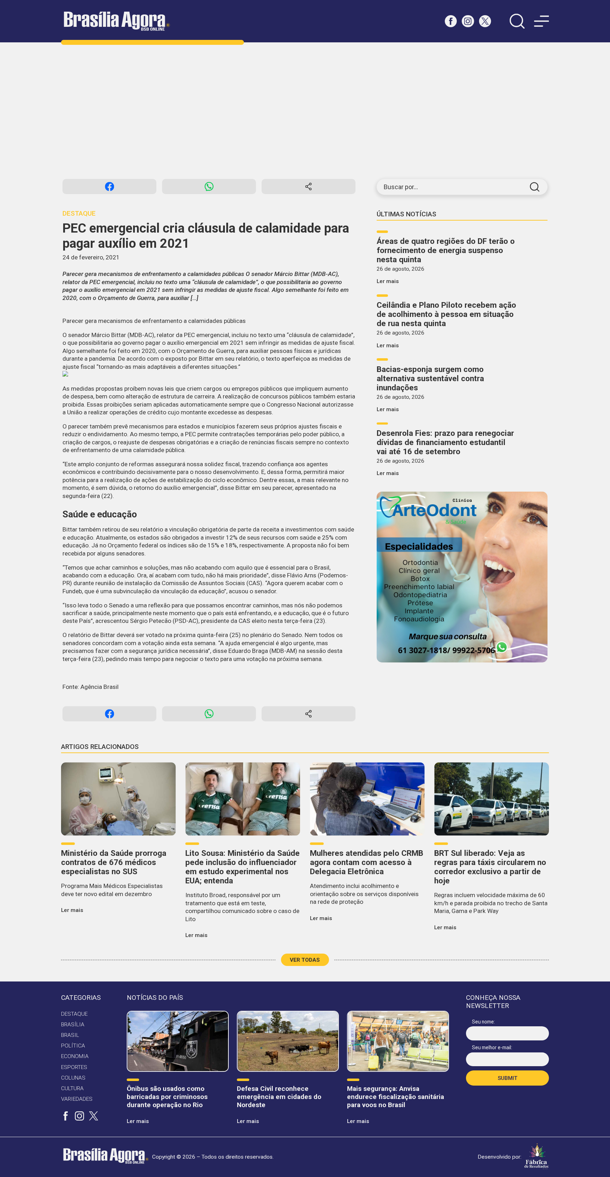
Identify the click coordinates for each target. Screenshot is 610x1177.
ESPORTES (74, 1067)
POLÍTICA (73, 1046)
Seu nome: (483, 1022)
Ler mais (388, 281)
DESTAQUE (74, 1014)
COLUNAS (73, 1078)
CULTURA (72, 1088)
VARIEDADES (76, 1099)
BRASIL (70, 1035)
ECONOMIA (75, 1056)
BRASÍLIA (72, 1024)
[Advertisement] (305, 110)
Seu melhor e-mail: (492, 1047)
